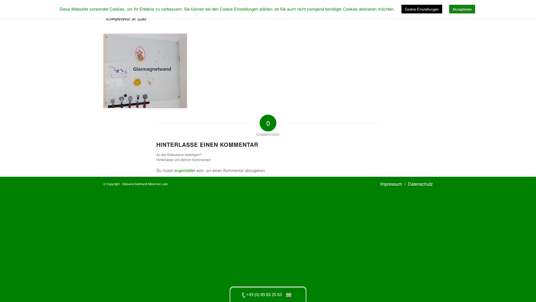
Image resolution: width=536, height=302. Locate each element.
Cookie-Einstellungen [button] (422, 9)
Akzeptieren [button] (462, 9)
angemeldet (184, 170)
